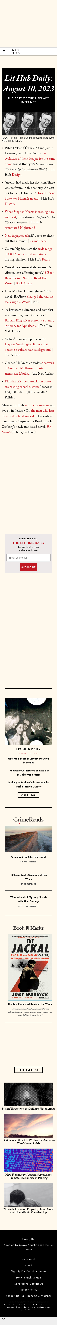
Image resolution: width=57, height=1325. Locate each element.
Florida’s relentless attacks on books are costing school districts (28, 384)
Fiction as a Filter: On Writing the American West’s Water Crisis (28, 1142)
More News (28, 795)
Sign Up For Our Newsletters (28, 1271)
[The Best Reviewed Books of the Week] (30, 967)
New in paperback (17, 236)
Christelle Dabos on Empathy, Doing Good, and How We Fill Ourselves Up (28, 1211)
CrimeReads (30, 884)
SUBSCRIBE (28, 567)
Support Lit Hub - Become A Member (28, 1296)
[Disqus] (28, 484)
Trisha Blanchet (30, 906)
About (28, 1265)
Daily (28, 749)
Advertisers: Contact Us (28, 1283)
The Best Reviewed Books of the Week (30, 1004)
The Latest (28, 1070)
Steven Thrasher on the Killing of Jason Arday (28, 1109)
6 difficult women (37, 406)
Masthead (28, 1259)
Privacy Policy (28, 1289)
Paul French (30, 862)
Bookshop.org (27, 1307)
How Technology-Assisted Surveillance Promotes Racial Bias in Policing (28, 1177)
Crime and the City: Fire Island (28, 857)
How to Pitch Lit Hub (28, 1277)
